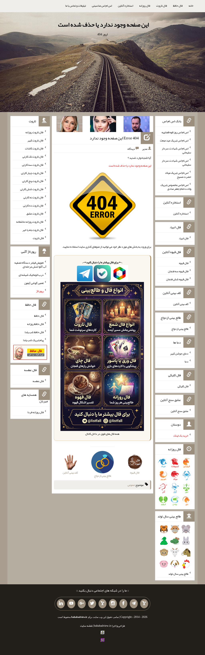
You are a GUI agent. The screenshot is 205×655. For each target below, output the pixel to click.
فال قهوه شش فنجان (177, 279)
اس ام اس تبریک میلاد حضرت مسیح (178, 175)
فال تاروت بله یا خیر (33, 230)
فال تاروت (161, 5)
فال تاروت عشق (35, 213)
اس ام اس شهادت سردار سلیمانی (176, 150)
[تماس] (102, 603)
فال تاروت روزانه (34, 132)
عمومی (131, 485)
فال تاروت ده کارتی (33, 205)
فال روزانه (144, 5)
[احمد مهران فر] (137, 125)
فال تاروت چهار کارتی (32, 173)
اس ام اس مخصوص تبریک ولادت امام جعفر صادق (176, 187)
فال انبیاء (183, 238)
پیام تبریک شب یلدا (33, 340)
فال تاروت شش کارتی (32, 189)
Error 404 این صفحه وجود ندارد (114, 138)
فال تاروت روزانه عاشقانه (30, 221)
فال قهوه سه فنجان (178, 271)
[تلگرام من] (134, 603)
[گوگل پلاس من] (82, 603)
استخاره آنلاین (125, 5)
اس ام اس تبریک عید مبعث (174, 140)
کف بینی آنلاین (180, 304)
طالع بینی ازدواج (179, 328)
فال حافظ (178, 5)
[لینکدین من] (61, 603)
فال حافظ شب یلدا (34, 332)
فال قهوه (183, 263)
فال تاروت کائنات (34, 148)
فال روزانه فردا (35, 412)
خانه (191, 5)
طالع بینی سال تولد (178, 574)
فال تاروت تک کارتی (33, 156)
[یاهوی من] (144, 603)
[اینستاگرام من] (113, 603)
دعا (186, 361)
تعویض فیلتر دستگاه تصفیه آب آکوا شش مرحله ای (30, 264)
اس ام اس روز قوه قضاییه (175, 132)
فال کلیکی (183, 386)
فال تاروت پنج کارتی (33, 181)
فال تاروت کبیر (35, 140)
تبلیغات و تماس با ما (75, 5)
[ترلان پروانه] (103, 125)
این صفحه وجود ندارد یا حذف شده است (103, 25)
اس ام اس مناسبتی (102, 5)
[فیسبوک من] (123, 603)
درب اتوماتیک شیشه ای (31, 275)
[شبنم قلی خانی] (69, 125)
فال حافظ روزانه (35, 324)
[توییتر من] (92, 603)
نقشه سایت (86, 625)
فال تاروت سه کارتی (33, 165)
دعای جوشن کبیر (179, 353)
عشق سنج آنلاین (179, 411)
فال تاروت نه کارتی (33, 197)
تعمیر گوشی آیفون (34, 283)
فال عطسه (38, 381)
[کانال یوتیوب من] (71, 603)
